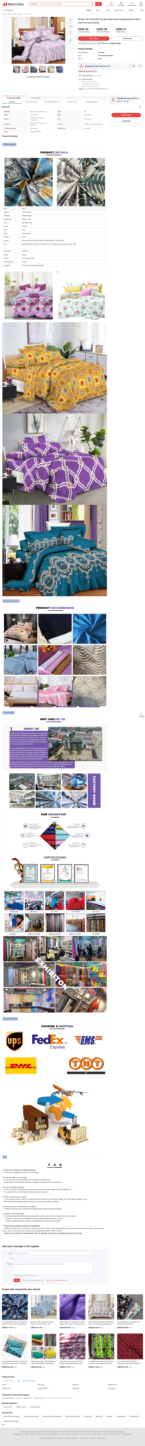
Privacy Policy (102, 1438)
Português (39, 1434)
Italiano (63, 1434)
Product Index (106, 1431)
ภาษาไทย (104, 1434)
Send (16, 1280)
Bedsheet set (6, 1388)
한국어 (88, 1434)
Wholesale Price (75, 1431)
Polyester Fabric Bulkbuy (11, 1421)
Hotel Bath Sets (134, 1416)
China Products (34, 1431)
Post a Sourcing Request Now (57, 1280)
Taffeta (4, 1385)
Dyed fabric (75, 1388)
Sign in (141, 5)
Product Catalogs (29, 1381)
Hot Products (24, 1431)
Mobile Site (115, 1431)
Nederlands (76, 1434)
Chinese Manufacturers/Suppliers (49, 1431)
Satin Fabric (41, 1385)
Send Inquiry (93, 38)
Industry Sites (85, 1431)
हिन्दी (99, 1434)
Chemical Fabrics (17, 14)
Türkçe (111, 1434)
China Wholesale (64, 1431)
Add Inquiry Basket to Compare (39, 77)
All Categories (9, 10)
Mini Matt (75, 1385)
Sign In (81, 89)
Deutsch (69, 1434)
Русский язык (55, 1434)
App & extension (119, 10)
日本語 (94, 1434)
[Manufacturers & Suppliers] (12, 4)
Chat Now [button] (128, 38)
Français (46, 1434)
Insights (122, 1431)
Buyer (98, 10)
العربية (83, 1434)
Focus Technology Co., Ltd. (59, 1438)
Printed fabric (112, 1388)
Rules (141, 10)
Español (32, 1434)
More (3, 1425)
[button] (101, 102)
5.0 (118, 101)
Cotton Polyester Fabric (31, 1416)
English (26, 1434)
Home (3, 14)
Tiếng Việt (117, 1434)
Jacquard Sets (120, 1416)
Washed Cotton (112, 1385)
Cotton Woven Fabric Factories (51, 1416)
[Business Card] (140, 107)
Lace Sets (109, 1416)
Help (107, 10)
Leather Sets (88, 1416)
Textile (9, 14)
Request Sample (115, 43)
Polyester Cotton (21, 1407)
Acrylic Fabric (8, 1407)
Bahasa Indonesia (127, 1434)
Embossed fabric (42, 1388)
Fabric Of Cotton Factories (12, 1416)
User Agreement (83, 1438)
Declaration (93, 1438)
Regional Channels (96, 1431)
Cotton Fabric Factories (72, 1416)
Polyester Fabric (28, 14)
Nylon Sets (99, 1416)
